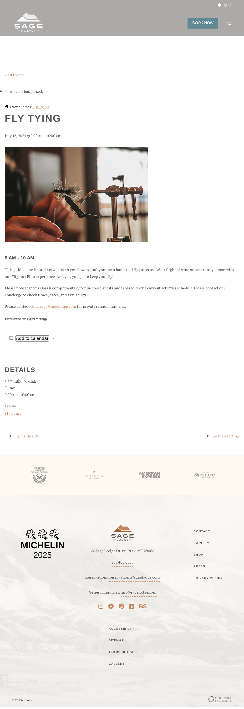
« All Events (15, 74)
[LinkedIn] (131, 606)
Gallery (117, 663)
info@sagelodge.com (139, 592)
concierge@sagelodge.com (53, 306)
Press (199, 566)
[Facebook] (111, 606)
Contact (201, 531)
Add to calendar (32, 338)
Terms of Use (121, 652)
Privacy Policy (208, 578)
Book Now (203, 23)
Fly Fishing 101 (27, 435)
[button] (228, 23)
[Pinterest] (121, 606)
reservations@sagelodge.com (134, 577)
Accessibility (122, 628)
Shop (198, 554)
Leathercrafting (225, 435)
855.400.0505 (122, 562)
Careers (201, 543)
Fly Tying (13, 413)
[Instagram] (101, 606)
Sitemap (116, 640)
